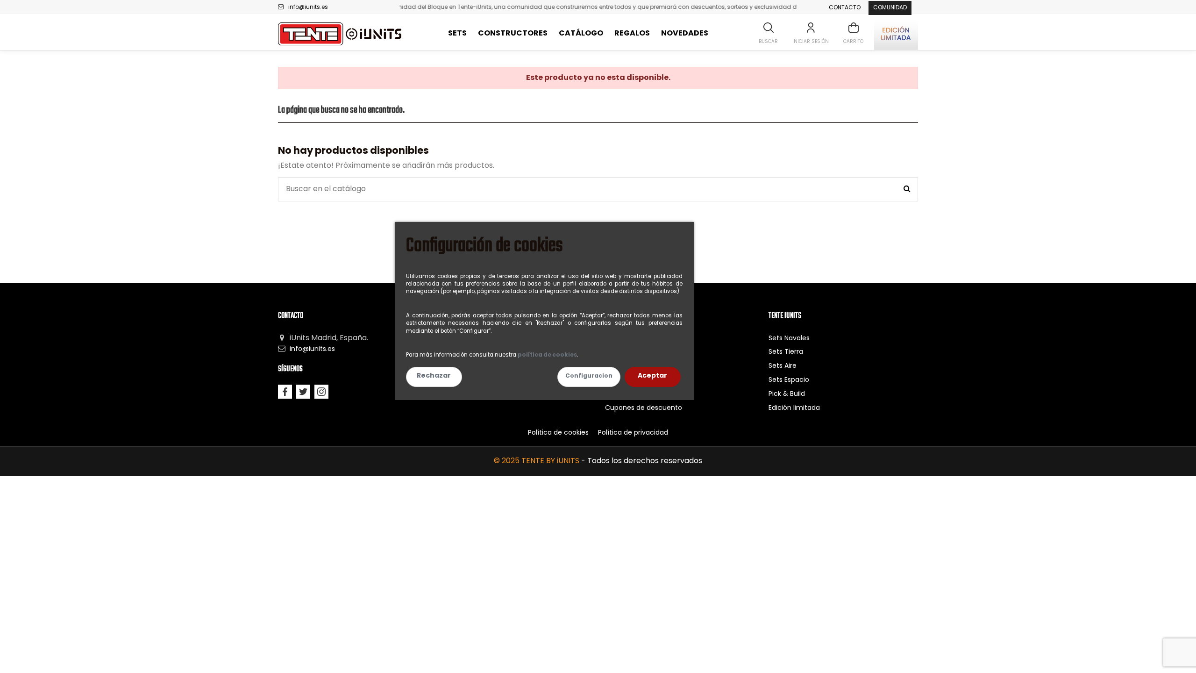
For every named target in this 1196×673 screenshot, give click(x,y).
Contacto (845, 8)
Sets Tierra (786, 352)
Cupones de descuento (643, 408)
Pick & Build (787, 394)
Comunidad (890, 8)
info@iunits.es (308, 7)
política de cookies (547, 355)
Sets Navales (789, 338)
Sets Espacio (789, 380)
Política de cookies (558, 433)
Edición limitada (794, 408)
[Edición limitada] (896, 34)
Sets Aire (783, 366)
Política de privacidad (633, 433)
